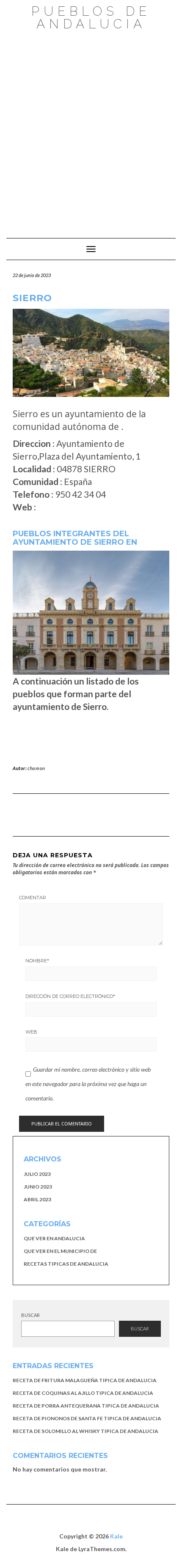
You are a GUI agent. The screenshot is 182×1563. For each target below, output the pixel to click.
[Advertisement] (91, 130)
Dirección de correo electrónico (70, 996)
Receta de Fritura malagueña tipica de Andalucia (85, 1380)
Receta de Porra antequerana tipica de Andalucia (86, 1405)
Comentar (32, 898)
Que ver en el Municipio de (60, 1251)
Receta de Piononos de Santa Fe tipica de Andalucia (87, 1418)
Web (31, 1032)
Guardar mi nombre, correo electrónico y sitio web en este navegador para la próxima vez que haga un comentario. (88, 1083)
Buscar (30, 1315)
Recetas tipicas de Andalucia (66, 1264)
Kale (116, 1536)
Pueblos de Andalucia (91, 17)
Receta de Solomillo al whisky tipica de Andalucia (85, 1431)
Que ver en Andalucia (54, 1238)
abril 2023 (37, 1199)
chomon (36, 768)
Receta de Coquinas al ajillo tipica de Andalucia (83, 1393)
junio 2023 (38, 1186)
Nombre (37, 961)
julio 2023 (37, 1174)
